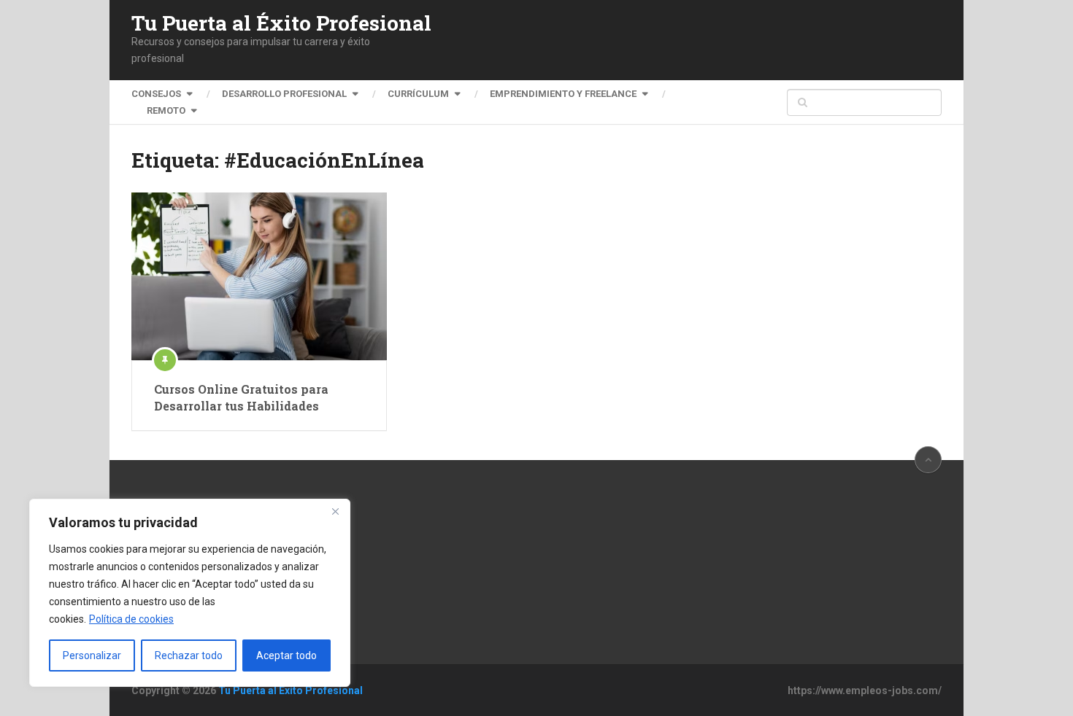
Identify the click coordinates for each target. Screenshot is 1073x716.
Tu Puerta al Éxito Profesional (281, 23)
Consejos (156, 93)
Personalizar (92, 655)
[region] (189, 593)
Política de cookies (131, 619)
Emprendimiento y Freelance (563, 93)
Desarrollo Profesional (284, 93)
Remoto (166, 110)
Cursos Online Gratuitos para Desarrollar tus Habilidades (241, 397)
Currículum (418, 93)
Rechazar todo (189, 655)
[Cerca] (335, 511)
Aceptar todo (286, 655)
